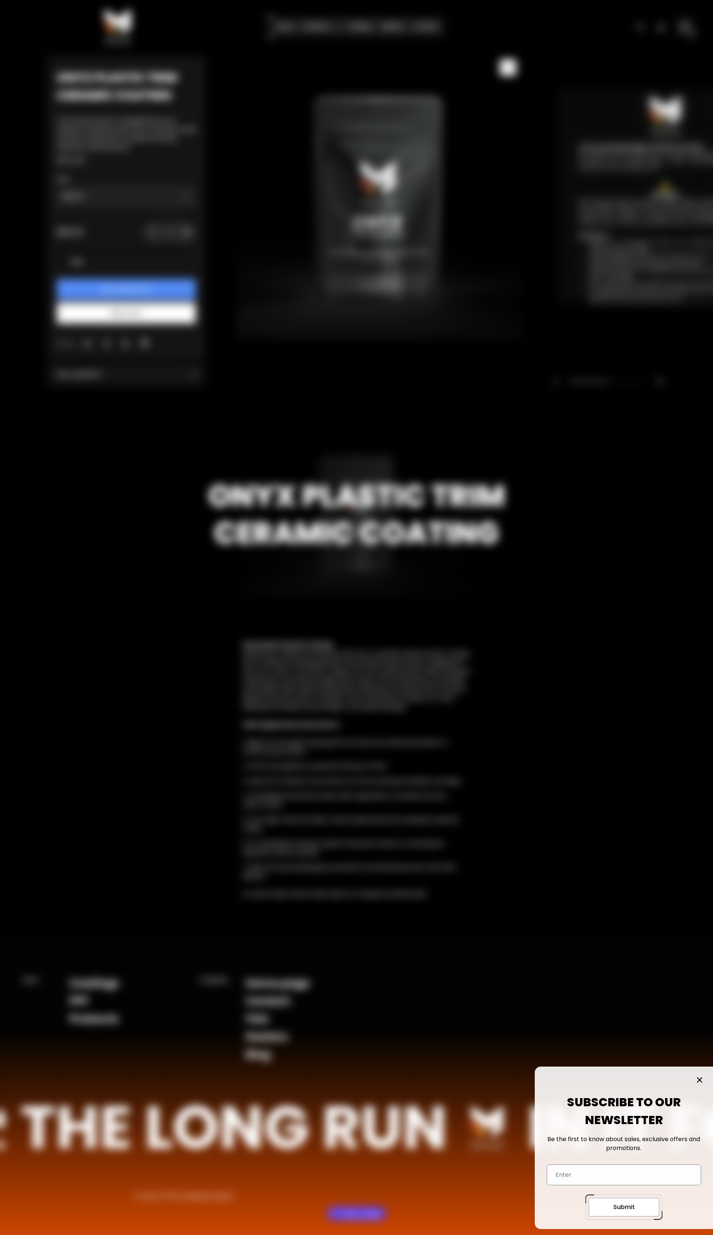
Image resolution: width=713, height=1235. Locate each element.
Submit (624, 1207)
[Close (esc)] (699, 1079)
